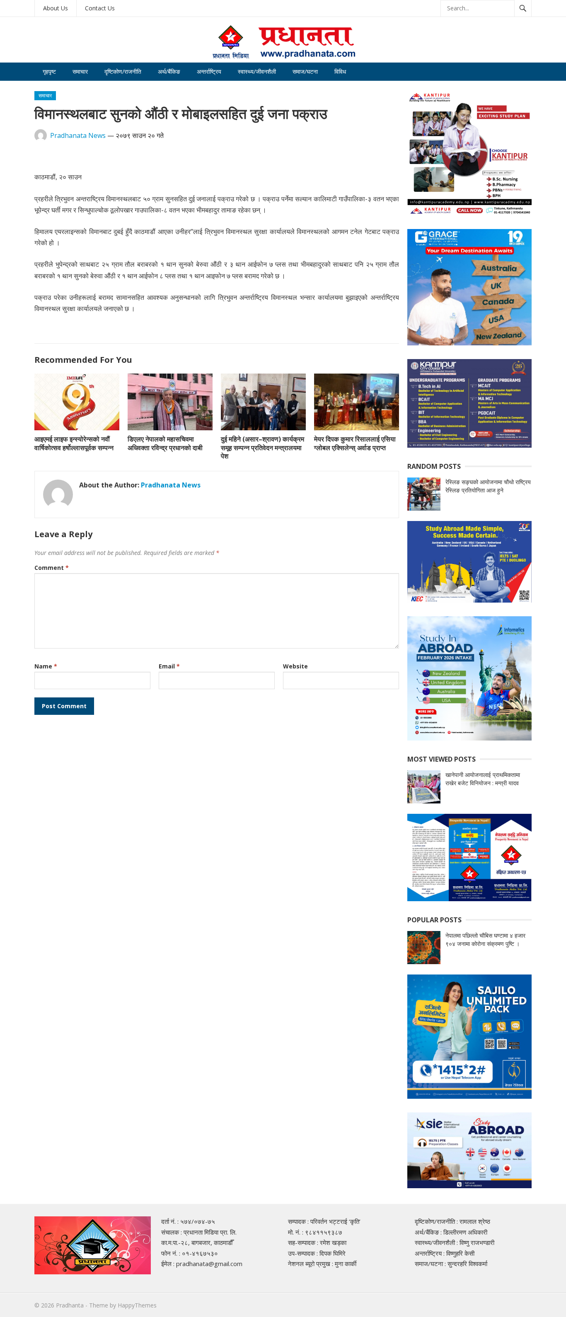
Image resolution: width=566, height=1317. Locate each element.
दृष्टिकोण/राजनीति (122, 71)
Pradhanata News (78, 135)
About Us (55, 8)
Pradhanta (70, 1305)
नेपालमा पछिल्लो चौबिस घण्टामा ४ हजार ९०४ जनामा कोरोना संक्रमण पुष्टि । (485, 939)
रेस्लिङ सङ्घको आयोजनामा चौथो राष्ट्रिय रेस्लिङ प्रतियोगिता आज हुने (488, 486)
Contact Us (100, 8)
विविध (340, 71)
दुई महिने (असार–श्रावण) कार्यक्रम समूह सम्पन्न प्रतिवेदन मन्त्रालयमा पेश (262, 447)
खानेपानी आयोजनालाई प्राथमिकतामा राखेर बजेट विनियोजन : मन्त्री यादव (482, 779)
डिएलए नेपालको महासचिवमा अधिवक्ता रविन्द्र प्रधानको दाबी (165, 443)
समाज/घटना (305, 71)
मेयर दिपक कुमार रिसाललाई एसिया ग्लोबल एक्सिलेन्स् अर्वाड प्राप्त (355, 443)
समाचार (80, 71)
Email (169, 666)
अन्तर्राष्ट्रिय (209, 71)
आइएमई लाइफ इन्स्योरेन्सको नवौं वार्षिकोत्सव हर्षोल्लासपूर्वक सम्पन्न (74, 443)
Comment (51, 568)
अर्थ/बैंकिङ (169, 71)
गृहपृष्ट (49, 71)
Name (45, 666)
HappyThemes (137, 1305)
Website (295, 666)
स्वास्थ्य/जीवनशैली (257, 71)
